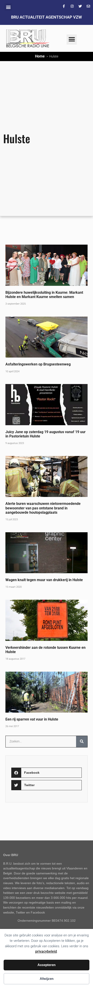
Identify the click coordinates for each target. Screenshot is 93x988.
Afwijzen (46, 979)
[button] (8, 7)
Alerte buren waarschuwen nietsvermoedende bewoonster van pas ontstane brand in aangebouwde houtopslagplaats (43, 507)
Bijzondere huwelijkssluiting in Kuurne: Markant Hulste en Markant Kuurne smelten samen (44, 294)
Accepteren (46, 965)
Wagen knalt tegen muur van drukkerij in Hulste (44, 580)
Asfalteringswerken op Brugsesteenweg (38, 364)
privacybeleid (46, 951)
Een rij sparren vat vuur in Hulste (31, 719)
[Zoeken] (81, 741)
